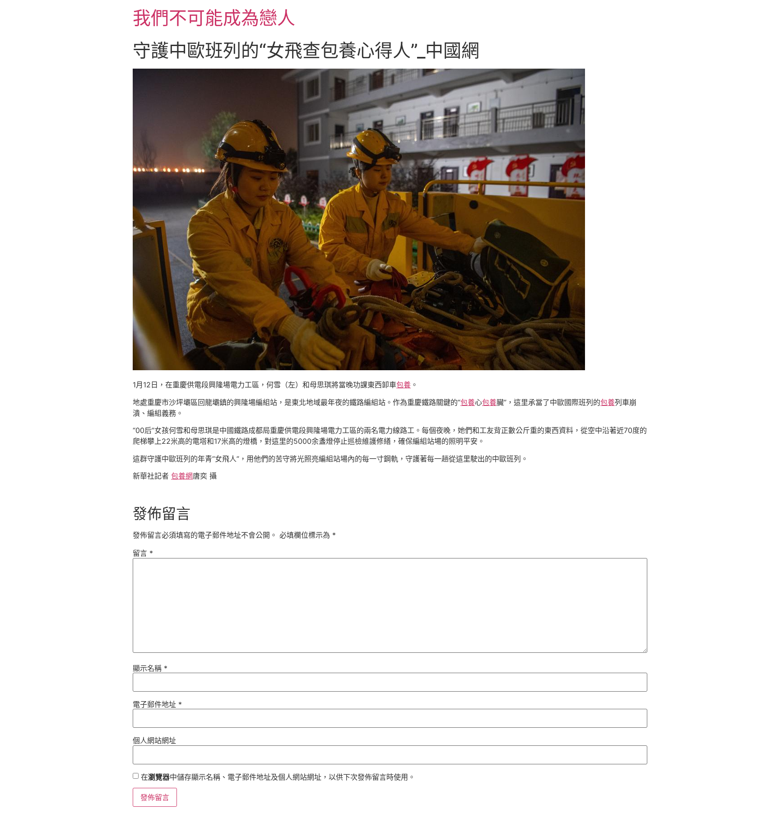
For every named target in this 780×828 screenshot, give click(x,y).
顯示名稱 (150, 668)
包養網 (182, 475)
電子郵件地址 (157, 704)
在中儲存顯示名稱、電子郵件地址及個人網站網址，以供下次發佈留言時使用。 (278, 777)
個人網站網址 (154, 740)
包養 (403, 384)
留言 (143, 553)
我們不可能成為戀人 (214, 18)
